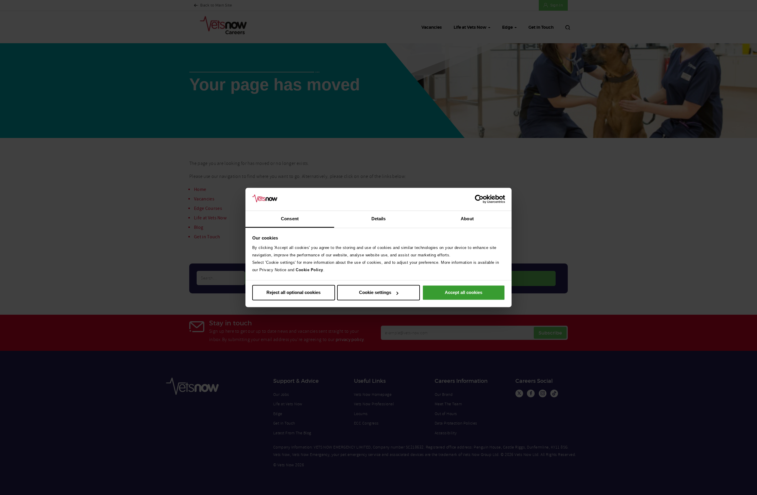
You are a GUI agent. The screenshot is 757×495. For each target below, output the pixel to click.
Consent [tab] (290, 218)
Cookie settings (375, 292)
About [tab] (467, 218)
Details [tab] (378, 218)
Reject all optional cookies (293, 292)
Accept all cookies (463, 292)
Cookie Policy (309, 270)
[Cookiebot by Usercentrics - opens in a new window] (479, 199)
